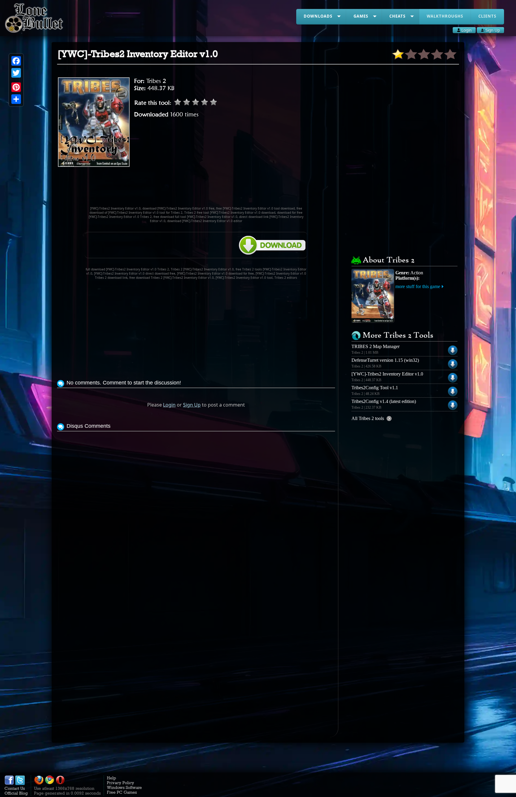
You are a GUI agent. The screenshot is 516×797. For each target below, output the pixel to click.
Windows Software (124, 787)
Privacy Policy (120, 782)
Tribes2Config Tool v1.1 (374, 387)
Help (111, 778)
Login (169, 404)
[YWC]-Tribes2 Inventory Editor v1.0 (387, 373)
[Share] (16, 99)
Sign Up (192, 404)
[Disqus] (196, 507)
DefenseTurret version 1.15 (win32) (385, 360)
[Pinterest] (16, 87)
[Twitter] (16, 73)
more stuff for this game (417, 286)
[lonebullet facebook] (9, 783)
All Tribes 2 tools (367, 418)
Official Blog (16, 793)
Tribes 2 (156, 80)
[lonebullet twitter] (20, 783)
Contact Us (14, 788)
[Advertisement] (196, 189)
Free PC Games (122, 792)
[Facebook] (16, 61)
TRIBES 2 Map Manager (375, 346)
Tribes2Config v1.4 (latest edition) (383, 401)
